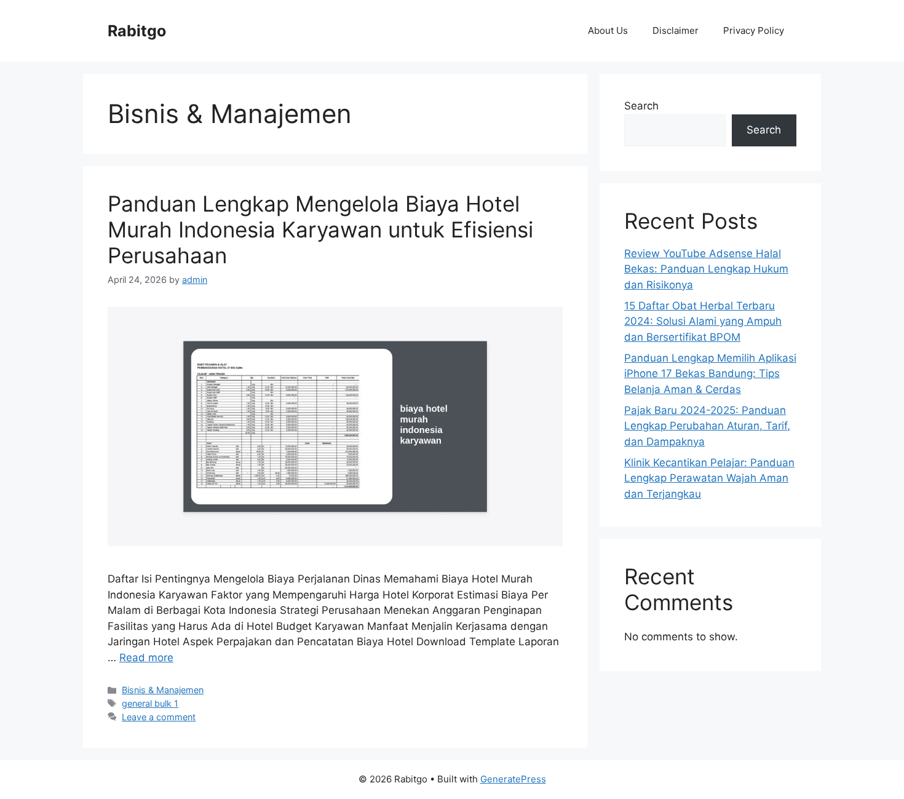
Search (641, 106)
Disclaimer (675, 30)
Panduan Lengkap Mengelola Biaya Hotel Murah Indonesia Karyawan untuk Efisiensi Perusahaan (320, 229)
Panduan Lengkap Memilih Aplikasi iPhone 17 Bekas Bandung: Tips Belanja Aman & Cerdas (710, 374)
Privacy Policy (753, 30)
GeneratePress (513, 779)
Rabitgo (137, 31)
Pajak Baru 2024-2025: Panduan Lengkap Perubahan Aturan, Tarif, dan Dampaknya (707, 426)
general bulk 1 (150, 703)
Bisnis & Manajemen (163, 690)
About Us (608, 30)
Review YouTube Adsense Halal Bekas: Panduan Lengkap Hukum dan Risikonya (706, 269)
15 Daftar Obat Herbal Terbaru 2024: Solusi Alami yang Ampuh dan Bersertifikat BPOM (703, 321)
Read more (146, 657)
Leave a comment (159, 717)
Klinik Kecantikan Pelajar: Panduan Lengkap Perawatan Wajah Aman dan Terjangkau (709, 478)
